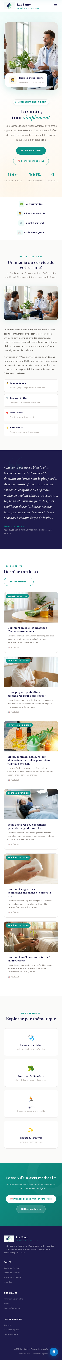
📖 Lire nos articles (31, 150)
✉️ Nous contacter (31, 1209)
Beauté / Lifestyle (12, 1308)
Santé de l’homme (12, 1272)
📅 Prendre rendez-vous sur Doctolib (31, 1198)
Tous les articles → (18, 581)
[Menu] (55, 5)
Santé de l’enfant (12, 1268)
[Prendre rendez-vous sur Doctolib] (54, 1352)
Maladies (8, 1282)
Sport (6, 1303)
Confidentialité (11, 1334)
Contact (7, 1325)
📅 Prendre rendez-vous (31, 161)
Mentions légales (11, 1329)
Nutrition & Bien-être (13, 1299)
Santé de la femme (12, 1277)
